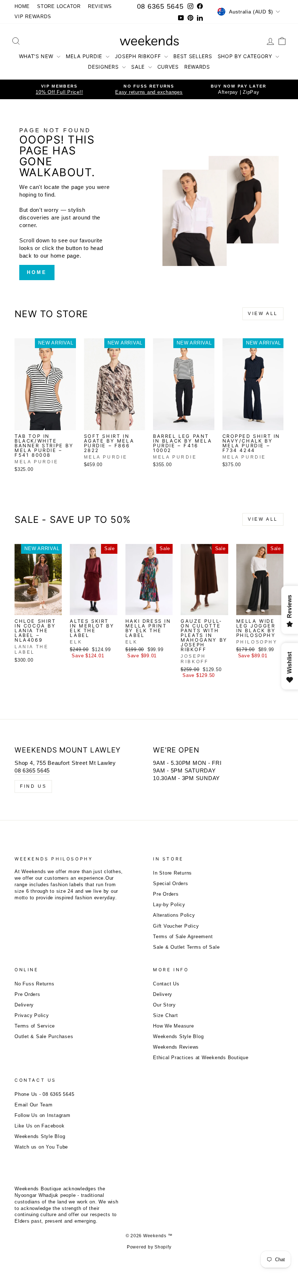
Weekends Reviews (176, 1047)
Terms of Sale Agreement (183, 936)
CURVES (168, 67)
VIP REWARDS (33, 16)
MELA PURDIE (85, 56)
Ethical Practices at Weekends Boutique (201, 1057)
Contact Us (166, 983)
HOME (22, 6)
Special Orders (170, 883)
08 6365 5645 (160, 6)
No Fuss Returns (34, 983)
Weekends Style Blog (178, 1036)
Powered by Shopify (149, 1247)
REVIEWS (100, 6)
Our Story (164, 1005)
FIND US (33, 786)
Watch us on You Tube (41, 1147)
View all (263, 313)
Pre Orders (166, 894)
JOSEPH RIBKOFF (139, 56)
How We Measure (173, 1026)
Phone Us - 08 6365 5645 (44, 1094)
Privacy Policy (32, 1015)
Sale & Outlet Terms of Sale (186, 947)
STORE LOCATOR (59, 6)
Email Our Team (34, 1104)
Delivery (24, 1005)
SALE (138, 67)
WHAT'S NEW (37, 56)
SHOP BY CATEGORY (246, 56)
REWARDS (197, 67)
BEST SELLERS (192, 56)
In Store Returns (172, 873)
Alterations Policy (174, 915)
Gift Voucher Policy (176, 926)
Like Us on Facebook (39, 1126)
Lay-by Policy (169, 904)
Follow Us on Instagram (43, 1115)
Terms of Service (35, 1026)
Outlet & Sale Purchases (44, 1036)
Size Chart (165, 1015)
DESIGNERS (104, 67)
